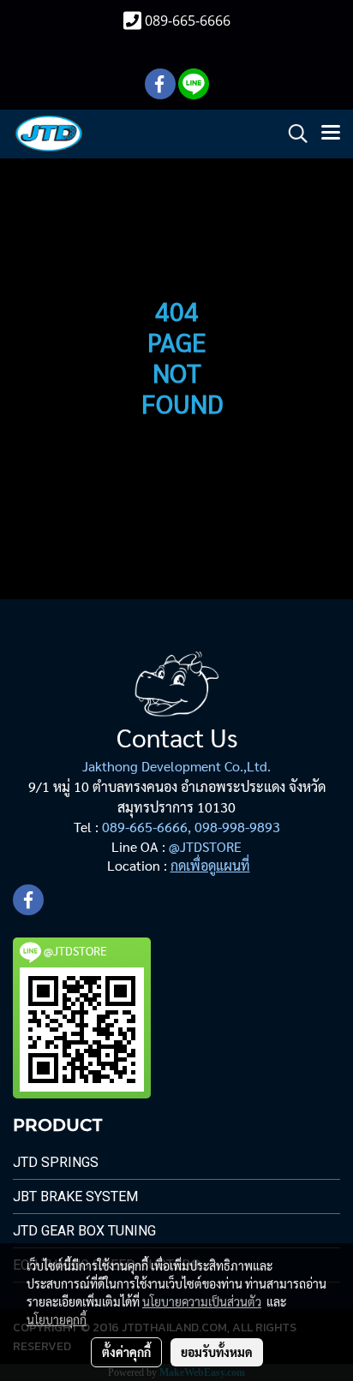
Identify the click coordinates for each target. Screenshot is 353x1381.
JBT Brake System (75, 1196)
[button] (292, 133)
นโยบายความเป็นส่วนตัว (201, 1301)
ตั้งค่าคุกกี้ (126, 1352)
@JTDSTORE (205, 846)
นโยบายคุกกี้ (57, 1319)
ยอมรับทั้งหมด (217, 1352)
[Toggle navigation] (331, 133)
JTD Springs (56, 1162)
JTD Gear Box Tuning (84, 1231)
